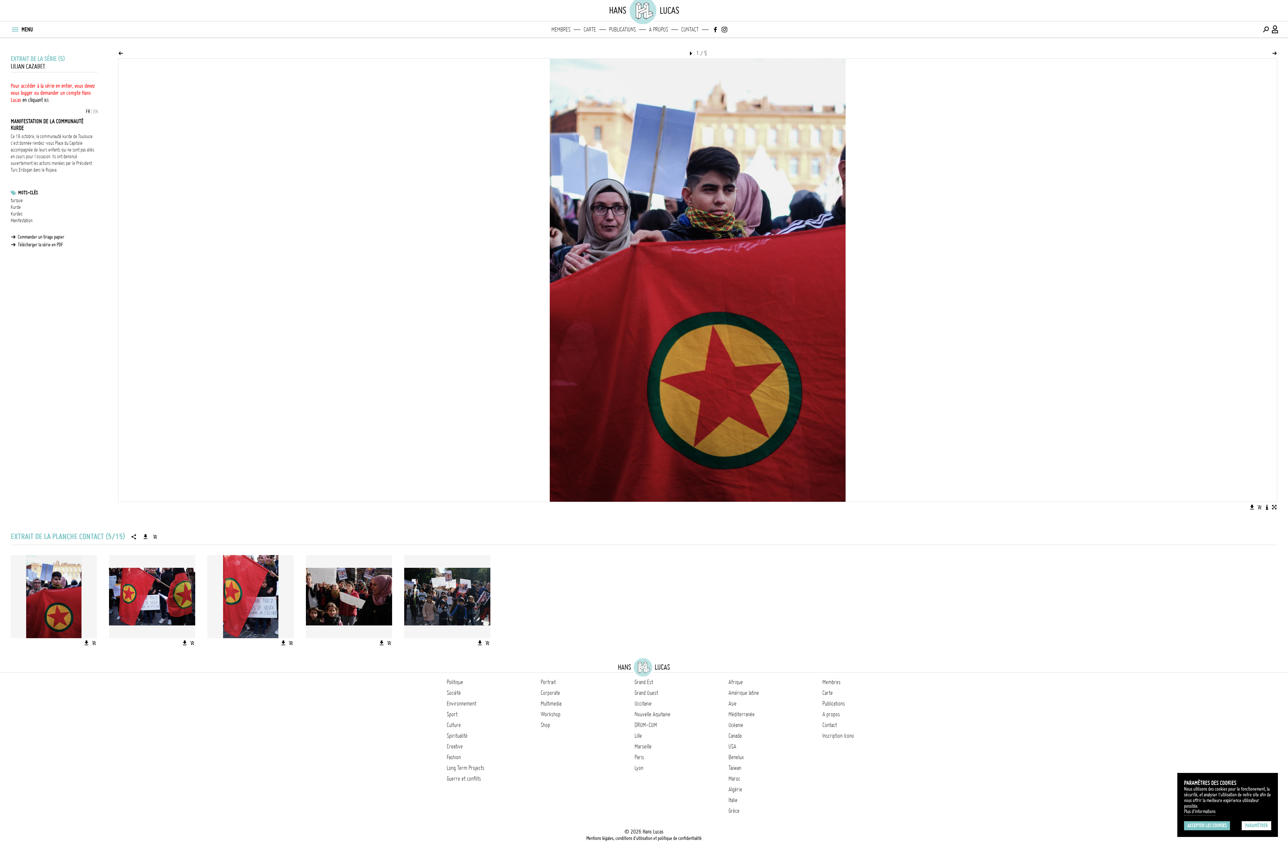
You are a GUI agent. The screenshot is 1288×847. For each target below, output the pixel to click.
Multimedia (551, 703)
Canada (735, 735)
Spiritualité (457, 735)
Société (454, 692)
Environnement (461, 703)
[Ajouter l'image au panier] (1259, 507)
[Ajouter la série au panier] (155, 537)
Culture (454, 725)
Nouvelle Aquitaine (652, 714)
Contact (690, 29)
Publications (622, 29)
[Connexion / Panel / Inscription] (1275, 29)
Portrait (548, 682)
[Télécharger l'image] (1252, 507)
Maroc (734, 778)
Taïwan (735, 768)
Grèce (734, 810)
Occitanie (643, 703)
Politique (455, 682)
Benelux (736, 757)
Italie (733, 800)
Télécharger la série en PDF (40, 245)
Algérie (735, 789)
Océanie (736, 725)
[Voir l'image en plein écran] (1274, 507)
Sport (452, 714)
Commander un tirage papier (41, 237)
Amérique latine (744, 692)
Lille (638, 735)
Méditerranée (742, 714)
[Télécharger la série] (146, 537)
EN (95, 112)
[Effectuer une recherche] (1266, 29)
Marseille (643, 746)
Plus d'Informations (1200, 811)
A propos (658, 29)
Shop (545, 725)
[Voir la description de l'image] (1267, 507)
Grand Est (644, 682)
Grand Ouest (646, 692)
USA (732, 746)
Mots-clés (28, 193)
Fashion (454, 757)
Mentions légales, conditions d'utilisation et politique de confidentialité (644, 838)
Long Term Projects (465, 768)
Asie (733, 703)
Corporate (550, 692)
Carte (590, 29)
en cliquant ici (35, 100)
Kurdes (16, 214)
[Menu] (14, 29)
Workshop (550, 714)
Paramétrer (1256, 826)
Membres (561, 29)
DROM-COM (646, 725)
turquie (17, 200)
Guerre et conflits (464, 778)
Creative (455, 746)
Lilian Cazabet (28, 66)
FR (88, 112)
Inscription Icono (838, 735)
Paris (639, 757)
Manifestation (22, 221)
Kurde (16, 207)
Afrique (736, 682)
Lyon (639, 768)
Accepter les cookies (1207, 826)
